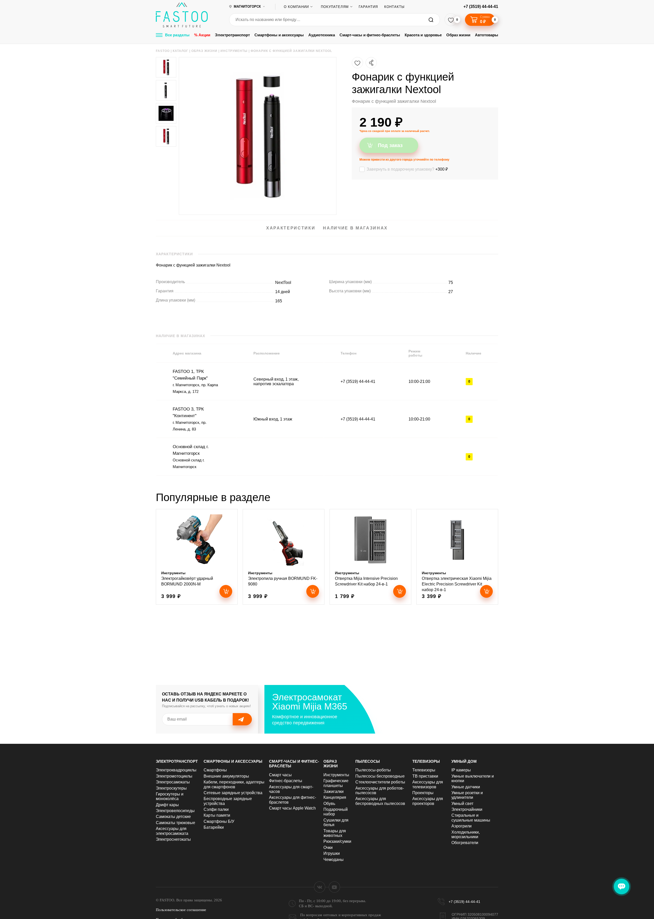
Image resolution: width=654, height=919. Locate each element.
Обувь (329, 803)
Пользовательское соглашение (181, 910)
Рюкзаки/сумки (337, 841)
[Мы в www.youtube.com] (334, 887)
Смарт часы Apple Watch (292, 808)
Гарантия (368, 7)
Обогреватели (464, 842)
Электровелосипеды (175, 811)
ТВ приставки (425, 776)
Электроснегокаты (173, 839)
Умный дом (464, 761)
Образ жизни (458, 35)
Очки (328, 847)
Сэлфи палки (216, 809)
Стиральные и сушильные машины (470, 817)
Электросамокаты (173, 782)
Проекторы (423, 793)
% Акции (202, 35)
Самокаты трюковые (175, 823)
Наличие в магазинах (355, 228)
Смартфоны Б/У (219, 821)
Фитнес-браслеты (285, 781)
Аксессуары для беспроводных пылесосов (380, 800)
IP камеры (461, 770)
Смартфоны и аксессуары (279, 35)
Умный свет (462, 803)
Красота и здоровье (423, 35)
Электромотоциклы (174, 776)
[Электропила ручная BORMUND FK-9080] (283, 556)
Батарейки (214, 827)
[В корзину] (225, 591)
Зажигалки (333, 791)
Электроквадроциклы (176, 770)
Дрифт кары (167, 805)
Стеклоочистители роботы (380, 782)
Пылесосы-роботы (373, 770)
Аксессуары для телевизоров (427, 784)
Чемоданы (333, 859)
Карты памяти (217, 815)
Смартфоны (215, 770)
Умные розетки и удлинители (467, 795)
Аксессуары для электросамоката (172, 830)
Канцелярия (334, 797)
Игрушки (331, 853)
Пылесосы (367, 761)
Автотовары (486, 35)
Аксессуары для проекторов (427, 800)
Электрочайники (466, 809)
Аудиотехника (321, 35)
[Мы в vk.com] (319, 887)
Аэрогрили (461, 826)
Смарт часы (280, 775)
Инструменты (336, 775)
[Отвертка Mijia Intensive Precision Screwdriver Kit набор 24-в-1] (370, 556)
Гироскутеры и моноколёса (169, 796)
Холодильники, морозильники (465, 834)
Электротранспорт (232, 35)
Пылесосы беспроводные (380, 776)
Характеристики (290, 228)
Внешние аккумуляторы (226, 776)
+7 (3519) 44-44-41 (480, 6)
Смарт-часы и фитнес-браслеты (370, 35)
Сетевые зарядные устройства (233, 793)
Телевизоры (426, 761)
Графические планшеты (335, 783)
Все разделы (177, 35)
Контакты (394, 7)
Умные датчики (465, 787)
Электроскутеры (171, 788)
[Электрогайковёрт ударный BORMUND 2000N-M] (196, 556)
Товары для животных (334, 833)
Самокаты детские (173, 816)
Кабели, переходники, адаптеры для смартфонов (234, 784)
